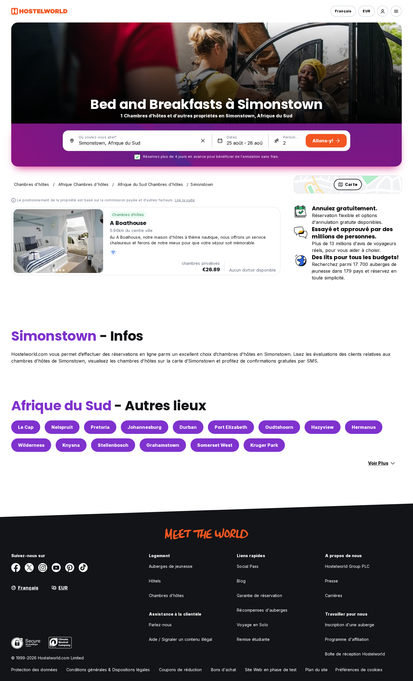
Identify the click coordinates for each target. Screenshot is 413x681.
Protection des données (34, 669)
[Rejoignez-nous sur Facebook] (15, 567)
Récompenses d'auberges (262, 610)
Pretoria (100, 427)
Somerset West (214, 445)
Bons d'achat (223, 669)
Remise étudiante (253, 639)
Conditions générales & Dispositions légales (108, 669)
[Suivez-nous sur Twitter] (29, 567)
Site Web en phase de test (271, 669)
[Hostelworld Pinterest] (69, 567)
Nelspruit (62, 427)
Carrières (333, 595)
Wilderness (31, 445)
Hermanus (364, 427)
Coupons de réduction (180, 669)
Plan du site (316, 669)
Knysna (71, 445)
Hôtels (155, 580)
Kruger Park (264, 445)
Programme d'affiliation (347, 639)
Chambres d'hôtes (128, 215)
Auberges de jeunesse (170, 566)
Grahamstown (162, 445)
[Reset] (203, 140)
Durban (188, 427)
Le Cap (25, 427)
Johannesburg (145, 427)
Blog (241, 580)
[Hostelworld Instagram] (42, 567)
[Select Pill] (382, 11)
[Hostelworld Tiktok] (83, 567)
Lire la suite (185, 200)
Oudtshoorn (279, 427)
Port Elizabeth (231, 427)
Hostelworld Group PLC (347, 566)
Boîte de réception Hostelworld (355, 654)
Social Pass (247, 566)
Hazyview (322, 427)
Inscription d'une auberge (350, 624)
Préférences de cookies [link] (358, 669)
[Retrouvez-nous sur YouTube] (56, 567)
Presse (331, 580)
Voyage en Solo (252, 624)
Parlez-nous (160, 624)
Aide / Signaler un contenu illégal (180, 639)
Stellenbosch (113, 445)
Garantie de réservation (259, 595)
